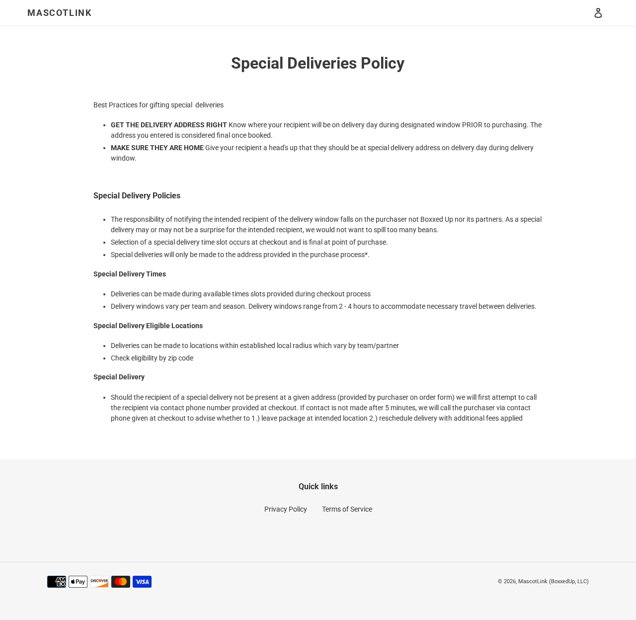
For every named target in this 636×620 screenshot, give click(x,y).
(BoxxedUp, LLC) (569, 581)
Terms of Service (347, 509)
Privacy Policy (285, 509)
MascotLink (59, 12)
